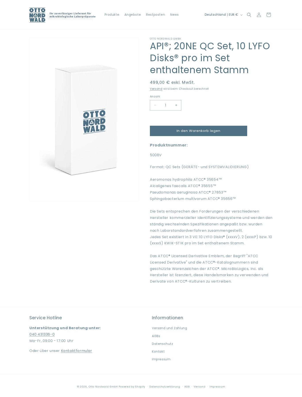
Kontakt (158, 351)
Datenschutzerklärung (164, 386)
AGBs (156, 336)
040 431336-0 (42, 334)
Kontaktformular (76, 350)
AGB (187, 386)
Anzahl (155, 96)
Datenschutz (162, 344)
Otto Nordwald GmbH (103, 386)
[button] (249, 15)
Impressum (161, 359)
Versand (156, 89)
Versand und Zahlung (169, 328)
